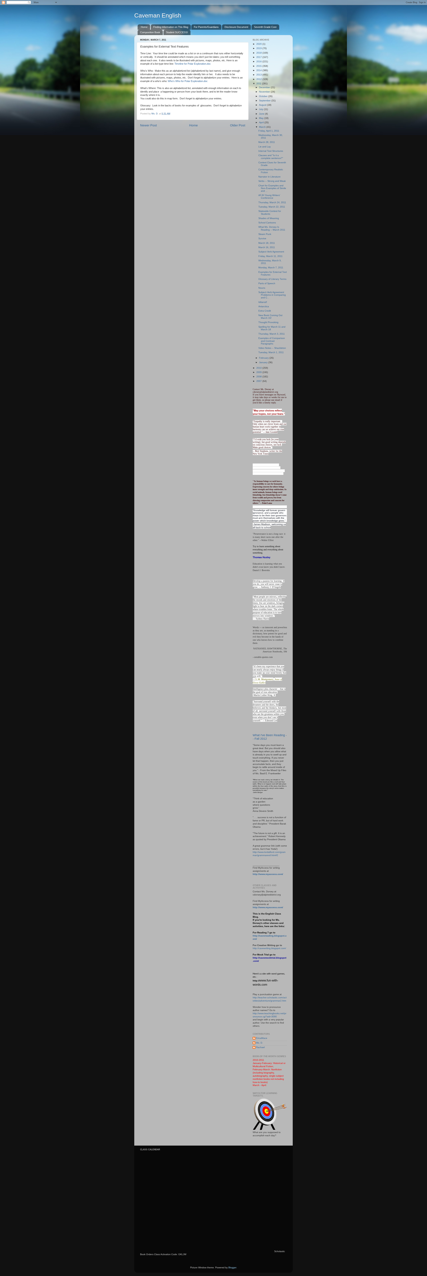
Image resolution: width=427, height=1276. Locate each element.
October (263, 96)
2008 (259, 376)
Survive (262, 238)
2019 (259, 48)
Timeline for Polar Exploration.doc (192, 63)
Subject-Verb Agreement (271, 251)
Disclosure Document (236, 27)
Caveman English (157, 15)
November (265, 91)
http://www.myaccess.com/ (268, 874)
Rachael (260, 1047)
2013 (259, 74)
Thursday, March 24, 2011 (272, 202)
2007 (259, 381)
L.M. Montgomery (264, 679)
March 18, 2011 (266, 243)
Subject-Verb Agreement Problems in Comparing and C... (272, 295)
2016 (259, 61)
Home (144, 27)
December (265, 87)
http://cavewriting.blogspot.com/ (269, 948)
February (264, 358)
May (261, 118)
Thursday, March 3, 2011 (271, 334)
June (262, 114)
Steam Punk (264, 234)
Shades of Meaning (268, 218)
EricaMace (261, 1038)
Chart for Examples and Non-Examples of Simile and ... (272, 188)
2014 (259, 70)
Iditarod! (262, 302)
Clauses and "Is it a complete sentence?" (270, 156)
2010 (259, 368)
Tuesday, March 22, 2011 (271, 207)
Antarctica (263, 306)
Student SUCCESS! (177, 32)
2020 (259, 44)
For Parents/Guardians (206, 27)
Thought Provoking (268, 322)
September (265, 100)
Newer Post (148, 125)
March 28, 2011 (266, 142)
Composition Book (150, 32)
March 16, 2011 (266, 247)
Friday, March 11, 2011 (270, 256)
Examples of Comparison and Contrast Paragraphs (271, 341)
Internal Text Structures (270, 151)
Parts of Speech (266, 283)
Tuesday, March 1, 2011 (271, 352)
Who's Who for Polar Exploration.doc (188, 81)
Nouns (261, 288)
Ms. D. (259, 1043)
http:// (256, 980)
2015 (259, 66)
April (261, 122)
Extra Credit (264, 311)
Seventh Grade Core (265, 27)
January (263, 362)
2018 (259, 53)
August (263, 105)
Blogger (232, 1267)
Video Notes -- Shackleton (272, 348)
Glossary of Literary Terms (272, 279)
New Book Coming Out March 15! (270, 316)
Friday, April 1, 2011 (268, 131)
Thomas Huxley (261, 557)
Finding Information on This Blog (170, 27)
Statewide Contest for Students (269, 212)
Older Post (237, 125)
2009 (259, 372)
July (261, 109)
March (262, 127)
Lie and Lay (264, 146)
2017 (259, 57)
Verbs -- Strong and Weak (272, 181)
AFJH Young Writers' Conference (269, 196)
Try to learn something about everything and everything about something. (268, 549)
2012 (259, 79)
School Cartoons (267, 222)
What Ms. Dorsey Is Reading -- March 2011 (271, 228)
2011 (259, 83)
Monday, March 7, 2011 (270, 267)
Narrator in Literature (269, 176)
